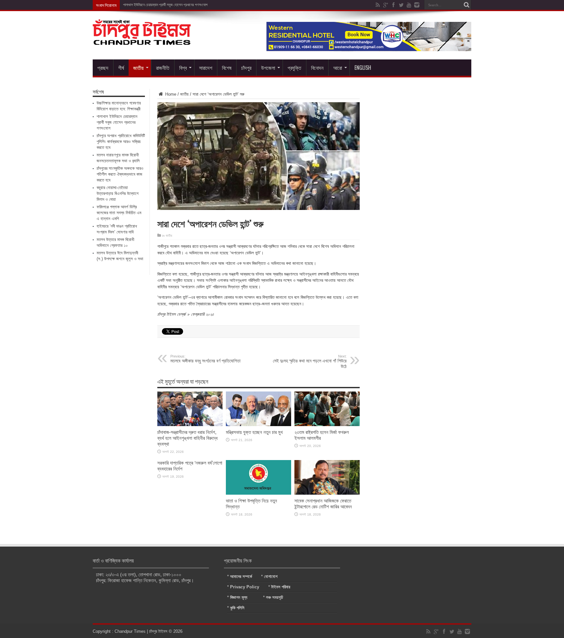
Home (170, 94)
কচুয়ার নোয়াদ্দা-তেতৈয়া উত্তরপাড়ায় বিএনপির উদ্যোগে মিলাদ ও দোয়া (117, 193)
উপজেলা (268, 68)
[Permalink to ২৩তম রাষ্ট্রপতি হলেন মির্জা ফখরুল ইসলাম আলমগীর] (327, 424)
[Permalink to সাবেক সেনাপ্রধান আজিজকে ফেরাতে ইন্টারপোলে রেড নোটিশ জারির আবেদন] (327, 493)
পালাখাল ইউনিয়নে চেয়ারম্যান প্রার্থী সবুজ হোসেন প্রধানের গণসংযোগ (165, 5)
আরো (337, 68)
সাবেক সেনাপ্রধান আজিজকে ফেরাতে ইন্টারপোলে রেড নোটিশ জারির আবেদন (323, 503)
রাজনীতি (162, 68)
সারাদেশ (205, 68)
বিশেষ (226, 68)
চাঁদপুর (246, 68)
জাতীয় (138, 68)
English (362, 68)
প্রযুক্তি (294, 68)
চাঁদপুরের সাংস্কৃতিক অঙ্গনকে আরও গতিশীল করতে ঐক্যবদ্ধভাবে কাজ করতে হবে (120, 174)
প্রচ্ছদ (102, 68)
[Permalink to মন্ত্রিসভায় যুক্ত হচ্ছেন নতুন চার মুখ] (258, 424)
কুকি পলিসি (237, 607)
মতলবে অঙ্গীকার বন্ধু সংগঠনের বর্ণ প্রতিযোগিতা (205, 358)
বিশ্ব (183, 68)
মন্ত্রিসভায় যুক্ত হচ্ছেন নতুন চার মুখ (254, 432)
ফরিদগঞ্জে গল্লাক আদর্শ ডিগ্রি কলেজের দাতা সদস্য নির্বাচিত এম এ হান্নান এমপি (119, 212)
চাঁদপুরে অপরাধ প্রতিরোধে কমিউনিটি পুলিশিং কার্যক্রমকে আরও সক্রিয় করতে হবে (121, 141)
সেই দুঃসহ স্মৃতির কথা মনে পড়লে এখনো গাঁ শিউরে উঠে (310, 361)
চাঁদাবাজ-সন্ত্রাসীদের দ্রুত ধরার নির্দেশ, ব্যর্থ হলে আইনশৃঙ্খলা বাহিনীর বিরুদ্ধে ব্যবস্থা (187, 438)
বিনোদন (317, 68)
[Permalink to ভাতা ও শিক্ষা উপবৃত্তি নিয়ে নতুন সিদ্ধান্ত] (258, 493)
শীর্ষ (121, 68)
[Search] (466, 5)
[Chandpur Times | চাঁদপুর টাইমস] (142, 40)
